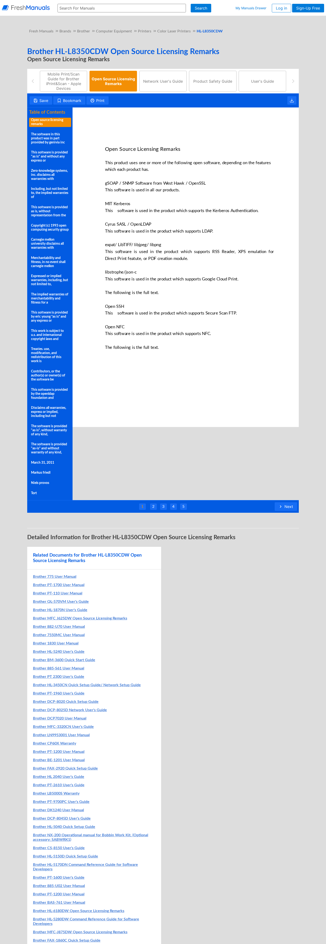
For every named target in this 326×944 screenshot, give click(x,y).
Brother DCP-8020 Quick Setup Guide (66, 702)
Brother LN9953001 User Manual (61, 735)
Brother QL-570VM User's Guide (61, 602)
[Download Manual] (291, 100)
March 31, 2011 (42, 462)
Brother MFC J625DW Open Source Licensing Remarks (80, 618)
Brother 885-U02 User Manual (59, 886)
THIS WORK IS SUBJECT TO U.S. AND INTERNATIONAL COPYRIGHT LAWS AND (47, 335)
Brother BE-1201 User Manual (59, 760)
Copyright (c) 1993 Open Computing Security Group (50, 227)
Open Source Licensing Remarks (47, 122)
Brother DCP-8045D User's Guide (62, 818)
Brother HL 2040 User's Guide (58, 777)
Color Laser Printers (174, 31)
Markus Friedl (40, 472)
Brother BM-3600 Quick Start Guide (64, 660)
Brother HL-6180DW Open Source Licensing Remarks (78, 911)
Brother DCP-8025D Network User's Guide (70, 710)
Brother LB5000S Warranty (56, 793)
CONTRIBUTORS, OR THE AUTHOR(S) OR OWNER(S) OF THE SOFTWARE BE (48, 375)
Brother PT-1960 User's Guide (58, 693)
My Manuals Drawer (251, 8)
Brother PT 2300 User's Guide (58, 677)
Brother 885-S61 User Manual (58, 668)
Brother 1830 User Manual (56, 643)
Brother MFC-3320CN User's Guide (63, 727)
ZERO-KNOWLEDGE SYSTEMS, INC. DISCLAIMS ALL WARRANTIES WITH (49, 175)
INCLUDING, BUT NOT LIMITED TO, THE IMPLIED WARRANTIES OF (49, 193)
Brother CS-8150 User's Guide (59, 848)
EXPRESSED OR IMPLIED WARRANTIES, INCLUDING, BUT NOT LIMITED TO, (49, 280)
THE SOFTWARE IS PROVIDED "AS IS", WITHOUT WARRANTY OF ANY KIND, (49, 430)
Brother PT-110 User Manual (57, 593)
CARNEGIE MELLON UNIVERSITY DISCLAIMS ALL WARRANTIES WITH (47, 243)
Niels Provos (40, 483)
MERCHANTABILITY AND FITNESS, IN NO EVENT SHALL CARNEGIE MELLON (48, 262)
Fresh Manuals (41, 31)
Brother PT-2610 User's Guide (58, 785)
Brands (65, 31)
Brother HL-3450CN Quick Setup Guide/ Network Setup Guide (87, 685)
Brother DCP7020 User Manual (59, 718)
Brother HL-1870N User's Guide (60, 610)
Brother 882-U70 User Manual (59, 627)
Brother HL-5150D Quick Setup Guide (65, 856)
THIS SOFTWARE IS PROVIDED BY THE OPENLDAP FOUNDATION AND (49, 394)
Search (201, 8)
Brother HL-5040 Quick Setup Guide (64, 827)
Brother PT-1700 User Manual (58, 585)
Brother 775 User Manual (54, 577)
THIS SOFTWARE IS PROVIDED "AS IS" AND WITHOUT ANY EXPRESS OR (49, 156)
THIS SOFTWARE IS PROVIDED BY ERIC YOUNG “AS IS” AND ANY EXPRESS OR (49, 316)
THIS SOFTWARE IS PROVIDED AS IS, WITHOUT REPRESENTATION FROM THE (49, 211)
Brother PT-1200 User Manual (58, 752)
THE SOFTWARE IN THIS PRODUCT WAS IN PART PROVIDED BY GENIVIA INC (48, 138)
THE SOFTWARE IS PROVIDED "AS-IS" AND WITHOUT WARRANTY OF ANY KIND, (49, 448)
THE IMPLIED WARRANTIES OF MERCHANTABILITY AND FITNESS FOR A (49, 298)
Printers (144, 31)
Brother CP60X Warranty (54, 743)
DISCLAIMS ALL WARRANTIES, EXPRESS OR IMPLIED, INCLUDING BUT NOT (48, 412)
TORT (34, 493)
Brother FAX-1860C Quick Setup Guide (66, 940)
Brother (83, 31)
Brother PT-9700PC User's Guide (61, 802)
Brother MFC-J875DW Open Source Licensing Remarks (80, 932)
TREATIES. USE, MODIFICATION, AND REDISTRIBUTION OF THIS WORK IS (46, 355)
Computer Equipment (114, 31)
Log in (281, 8)
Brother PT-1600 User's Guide (58, 877)
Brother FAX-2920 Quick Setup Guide (65, 768)
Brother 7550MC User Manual (59, 635)
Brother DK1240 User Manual (58, 810)
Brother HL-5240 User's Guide (58, 652)
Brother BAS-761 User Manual (59, 902)
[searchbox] (122, 8)
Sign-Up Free (308, 8)
